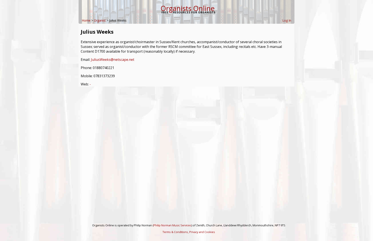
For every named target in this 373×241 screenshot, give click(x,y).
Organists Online (188, 8)
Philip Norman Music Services (172, 225)
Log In (286, 20)
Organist (100, 20)
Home (86, 20)
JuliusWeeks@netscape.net (112, 59)
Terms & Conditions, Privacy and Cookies (189, 232)
